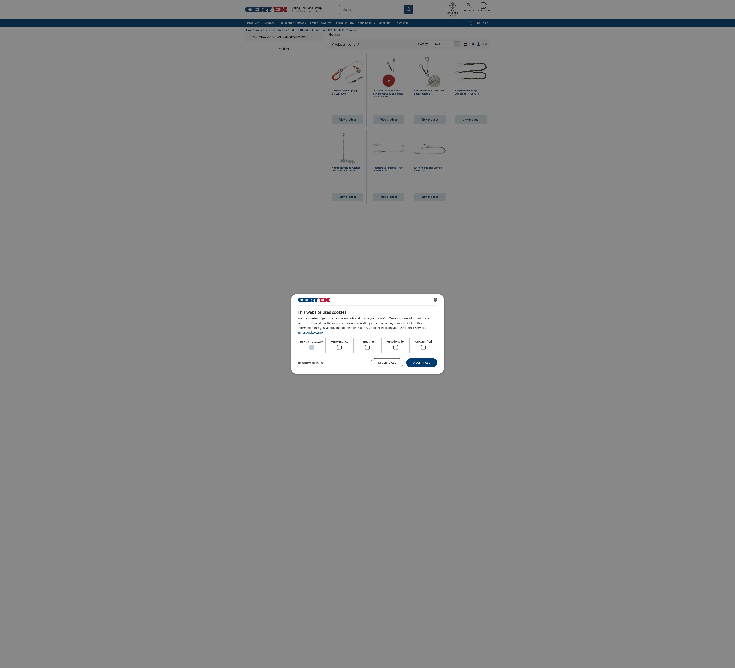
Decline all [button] (387, 363)
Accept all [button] (421, 363)
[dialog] (367, 334)
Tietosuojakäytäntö (310, 332)
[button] (310, 363)
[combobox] (435, 300)
